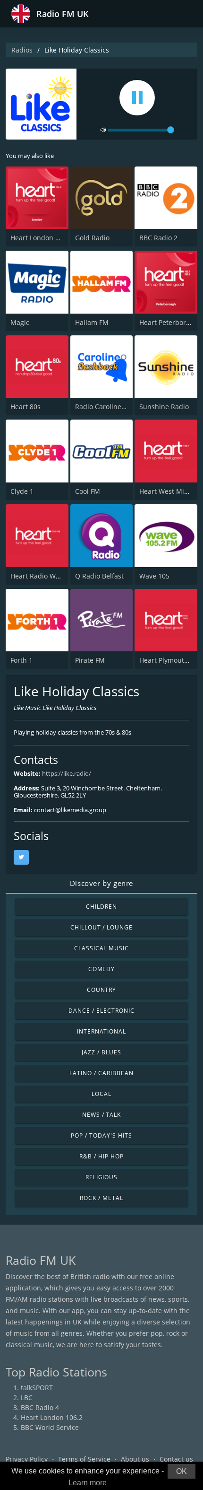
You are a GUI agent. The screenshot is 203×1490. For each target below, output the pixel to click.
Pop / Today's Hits (101, 1135)
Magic (19, 322)
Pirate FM (90, 660)
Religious (101, 1177)
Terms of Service (84, 1459)
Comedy (101, 969)
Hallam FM (92, 322)
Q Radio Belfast (99, 575)
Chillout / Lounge (101, 927)
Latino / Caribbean (101, 1073)
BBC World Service (50, 1427)
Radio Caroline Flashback (114, 406)
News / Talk (101, 1115)
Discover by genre (101, 883)
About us (135, 1459)
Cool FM (87, 491)
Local (101, 1094)
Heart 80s (25, 406)
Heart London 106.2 (41, 237)
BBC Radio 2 (158, 237)
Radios (22, 49)
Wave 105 (154, 575)
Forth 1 (21, 660)
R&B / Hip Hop (101, 1156)
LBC (27, 1397)
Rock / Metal (101, 1198)
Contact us (176, 1459)
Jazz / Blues (101, 1052)
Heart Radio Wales (39, 575)
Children (101, 907)
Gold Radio (92, 237)
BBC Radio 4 (40, 1407)
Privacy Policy (27, 1459)
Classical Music (101, 948)
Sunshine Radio (164, 406)
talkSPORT (37, 1387)
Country (102, 990)
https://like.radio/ (66, 773)
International (101, 1031)
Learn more (87, 1483)
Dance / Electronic (101, 1011)
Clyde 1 (22, 491)
